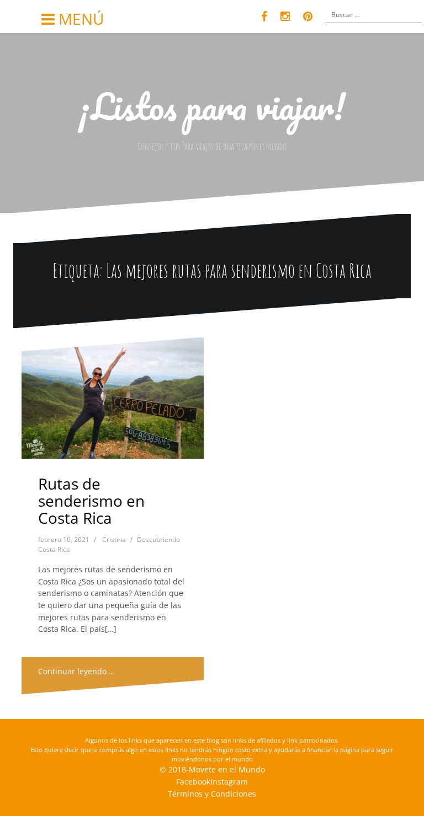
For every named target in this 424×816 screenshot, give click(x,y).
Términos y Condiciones (212, 793)
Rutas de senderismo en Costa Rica (91, 500)
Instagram (229, 781)
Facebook (193, 781)
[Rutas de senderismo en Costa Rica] (113, 402)
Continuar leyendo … (76, 671)
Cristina (114, 539)
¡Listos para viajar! (212, 106)
